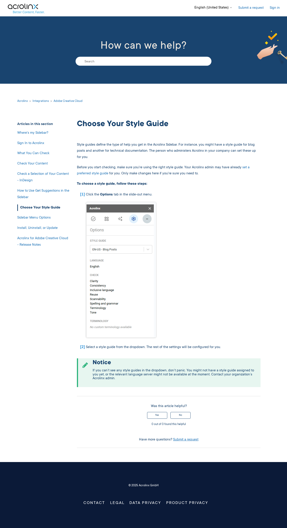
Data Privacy (145, 503)
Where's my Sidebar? (32, 133)
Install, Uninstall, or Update (37, 228)
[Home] (26, 8)
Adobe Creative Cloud (68, 101)
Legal (117, 503)
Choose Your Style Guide (40, 207)
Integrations (41, 101)
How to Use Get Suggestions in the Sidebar (43, 194)
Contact (94, 503)
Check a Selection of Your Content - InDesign (43, 177)
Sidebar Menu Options (34, 218)
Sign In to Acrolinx (30, 143)
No (180, 415)
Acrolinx (22, 101)
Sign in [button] (275, 8)
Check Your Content (32, 163)
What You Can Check (33, 153)
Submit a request (251, 8)
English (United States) (212, 8)
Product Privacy (187, 503)
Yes (157, 415)
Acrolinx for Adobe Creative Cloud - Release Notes (42, 241)
